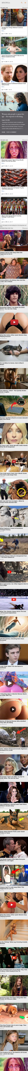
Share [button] (3, 132)
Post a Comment (11, 132)
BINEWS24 (6, 2)
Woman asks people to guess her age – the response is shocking (13, 115)
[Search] (22, 3)
